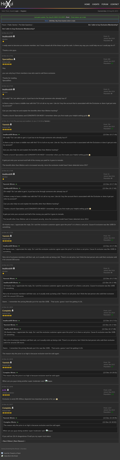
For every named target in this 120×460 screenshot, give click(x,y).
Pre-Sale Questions (25, 25)
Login (17, 11)
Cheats (95, 4)
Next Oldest (8, 441)
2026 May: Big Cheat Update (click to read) (62, 21)
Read (67, 17)
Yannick (46, 121)
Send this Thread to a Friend (12, 453)
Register (23, 11)
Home (87, 4)
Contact (115, 4)
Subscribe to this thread (11, 456)
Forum (105, 4)
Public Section (12, 25)
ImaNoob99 (7, 37)
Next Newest (19, 441)
